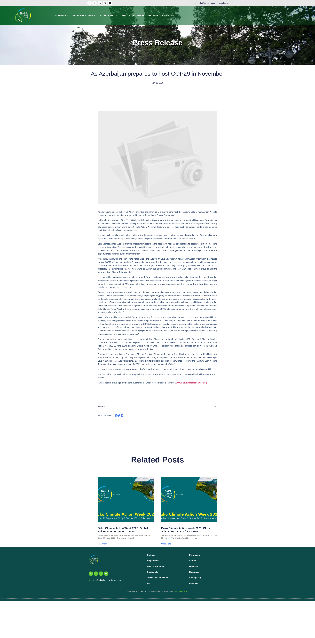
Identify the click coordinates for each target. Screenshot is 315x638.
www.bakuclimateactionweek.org (191, 383)
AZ (293, 15)
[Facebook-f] (94, 3)
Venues (192, 561)
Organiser (193, 566)
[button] (116, 415)
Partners (153, 15)
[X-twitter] (89, 3)
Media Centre (107, 15)
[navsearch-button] (269, 14)
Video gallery (195, 578)
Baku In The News (155, 566)
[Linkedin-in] (100, 3)
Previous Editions (83, 15)
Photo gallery (153, 572)
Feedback (193, 583)
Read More (103, 544)
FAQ (124, 15)
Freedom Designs (180, 591)
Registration (136, 15)
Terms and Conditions (157, 578)
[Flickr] (110, 3)
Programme (194, 555)
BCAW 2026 (60, 15)
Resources (168, 15)
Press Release (157, 43)
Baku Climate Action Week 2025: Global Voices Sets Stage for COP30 (123, 530)
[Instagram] (105, 3)
